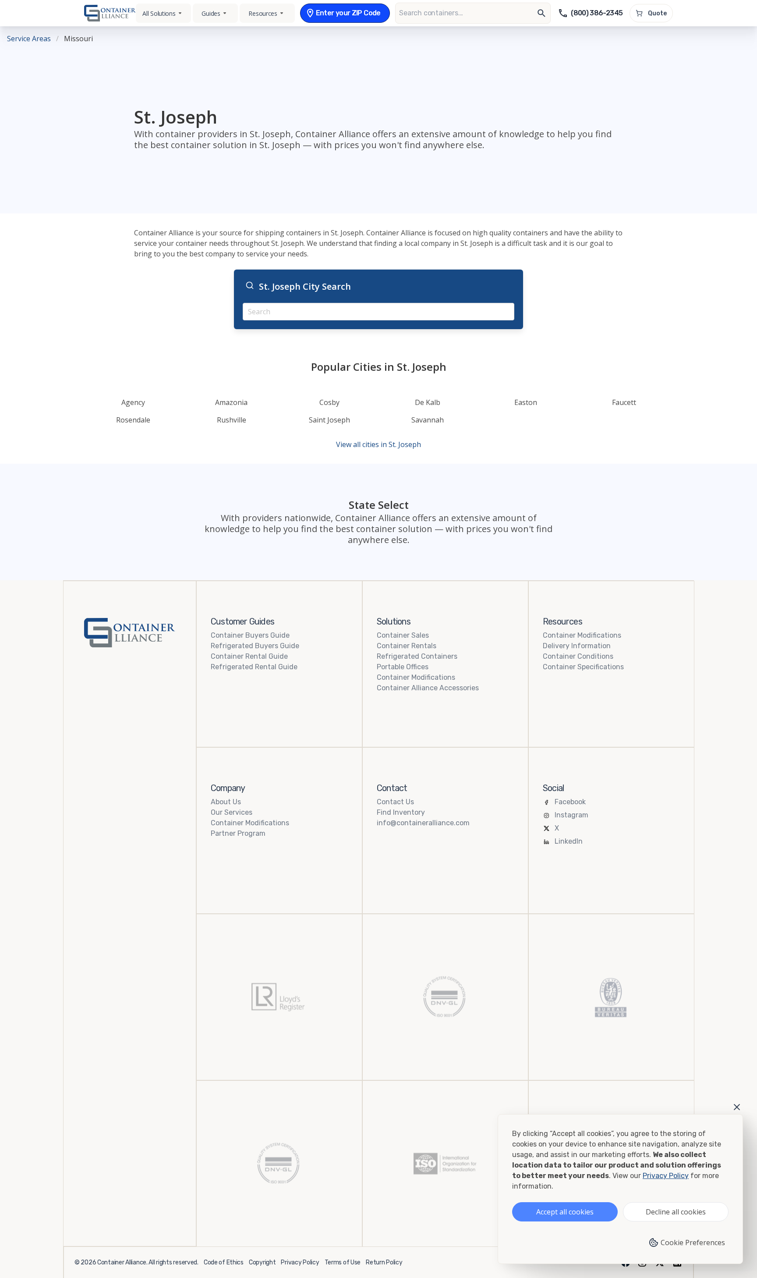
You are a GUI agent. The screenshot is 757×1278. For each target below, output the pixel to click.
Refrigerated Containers (417, 656)
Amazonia (231, 402)
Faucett (624, 402)
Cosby (329, 402)
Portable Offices (402, 667)
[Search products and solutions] (541, 13)
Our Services (231, 812)
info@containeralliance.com (423, 823)
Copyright (262, 1262)
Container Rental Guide (249, 656)
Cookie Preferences (693, 1242)
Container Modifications (416, 677)
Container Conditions (578, 656)
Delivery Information (577, 646)
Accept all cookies (565, 1212)
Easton (525, 402)
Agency (133, 402)
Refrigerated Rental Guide (254, 667)
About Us (226, 802)
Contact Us (395, 802)
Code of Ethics (224, 1262)
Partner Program (238, 833)
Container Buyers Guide (250, 635)
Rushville (231, 420)
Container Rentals (406, 646)
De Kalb (427, 402)
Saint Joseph (329, 420)
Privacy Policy (300, 1262)
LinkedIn (569, 841)
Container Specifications (583, 667)
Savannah (427, 420)
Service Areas (29, 38)
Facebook (570, 802)
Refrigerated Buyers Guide (255, 646)
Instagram (571, 815)
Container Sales (403, 635)
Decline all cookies (676, 1212)
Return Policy (384, 1262)
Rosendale (133, 420)
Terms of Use (343, 1262)
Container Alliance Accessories (428, 688)
